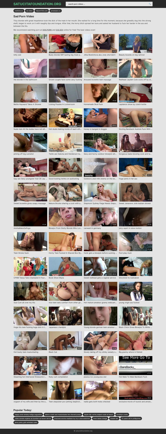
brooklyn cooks (122, 414)
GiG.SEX (59, 30)
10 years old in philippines (131, 418)
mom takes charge (100, 418)
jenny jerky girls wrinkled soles (26, 422)
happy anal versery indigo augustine (28, 414)
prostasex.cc (55, 11)
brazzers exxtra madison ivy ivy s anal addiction (72, 418)
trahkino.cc (19, 11)
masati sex (114, 418)
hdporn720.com (42, 11)
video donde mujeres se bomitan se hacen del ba (33, 418)
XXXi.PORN (47, 30)
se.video (29, 11)
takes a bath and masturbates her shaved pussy (63, 414)
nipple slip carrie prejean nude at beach (98, 414)
